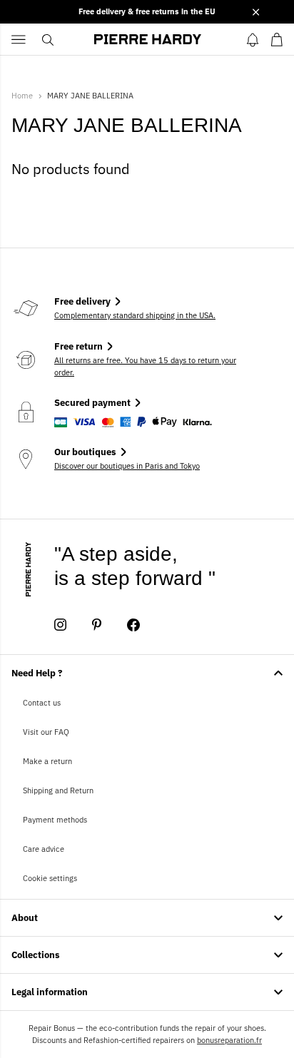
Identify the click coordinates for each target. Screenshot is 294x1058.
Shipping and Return (58, 790)
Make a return (47, 761)
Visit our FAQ (46, 732)
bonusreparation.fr (229, 1040)
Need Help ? (37, 673)
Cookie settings (50, 878)
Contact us (42, 703)
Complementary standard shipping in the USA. (135, 315)
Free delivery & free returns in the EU (147, 11)
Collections (35, 955)
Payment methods (55, 820)
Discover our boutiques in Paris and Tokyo (127, 466)
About (24, 918)
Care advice (43, 849)
